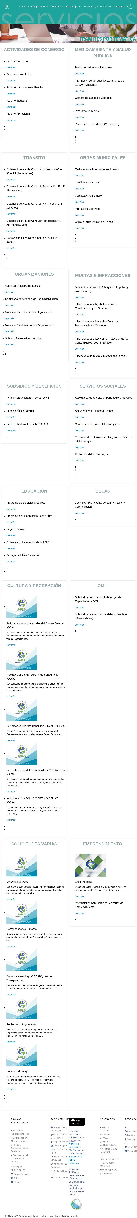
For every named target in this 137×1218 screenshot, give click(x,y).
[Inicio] (68, 33)
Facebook (132, 1131)
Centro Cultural (21, 1174)
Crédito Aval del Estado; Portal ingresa (19, 1158)
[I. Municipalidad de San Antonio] (7, 6)
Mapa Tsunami (75, 1122)
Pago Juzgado (60, 1146)
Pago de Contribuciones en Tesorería (19, 1148)
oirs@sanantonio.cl (109, 1159)
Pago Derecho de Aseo (64, 1142)
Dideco (16, 1178)
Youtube (131, 1139)
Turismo (17, 1182)
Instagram (131, 1135)
